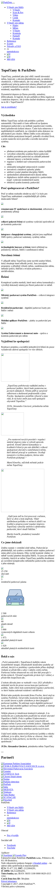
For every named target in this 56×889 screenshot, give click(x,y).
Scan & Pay (18, 12)
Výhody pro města (15, 23)
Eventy (10, 43)
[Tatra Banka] (8, 794)
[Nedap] (5, 779)
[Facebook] (8, 54)
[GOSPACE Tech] (10, 774)
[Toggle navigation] (13, 3)
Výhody (16, 10)
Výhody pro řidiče (15, 7)
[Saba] (4, 787)
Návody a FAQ (14, 46)
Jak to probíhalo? (9, 107)
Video (15, 15)
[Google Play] (19, 855)
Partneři (16, 36)
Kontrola (17, 33)
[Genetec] (6, 771)
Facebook (11, 845)
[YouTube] (8, 56)
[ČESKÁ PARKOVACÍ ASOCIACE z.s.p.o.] (22, 766)
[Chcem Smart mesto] (11, 776)
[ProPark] (6, 784)
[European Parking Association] (16, 763)
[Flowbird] (6, 800)
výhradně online (39, 863)
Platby (15, 25)
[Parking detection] (10, 781)
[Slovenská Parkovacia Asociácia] (17, 769)
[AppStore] (7, 855)
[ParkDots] (6, 2)
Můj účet (11, 59)
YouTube (11, 848)
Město (15, 28)
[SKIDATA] (7, 789)
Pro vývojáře (13, 835)
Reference (11, 41)
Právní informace (9, 881)
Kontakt (16, 20)
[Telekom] (6, 792)
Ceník (15, 17)
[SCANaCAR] (8, 797)
